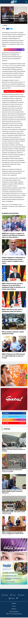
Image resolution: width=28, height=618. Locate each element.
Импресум (14, 603)
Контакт (14, 606)
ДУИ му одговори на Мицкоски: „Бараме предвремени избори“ (13, 333)
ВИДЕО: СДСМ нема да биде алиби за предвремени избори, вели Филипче (12, 310)
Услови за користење (14, 611)
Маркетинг (14, 608)
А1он (5, 25)
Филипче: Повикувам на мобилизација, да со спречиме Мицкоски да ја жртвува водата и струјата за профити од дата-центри (13, 260)
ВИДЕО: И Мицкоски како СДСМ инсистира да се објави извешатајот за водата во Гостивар (13, 356)
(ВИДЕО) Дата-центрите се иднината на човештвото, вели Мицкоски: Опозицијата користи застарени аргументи (13, 235)
